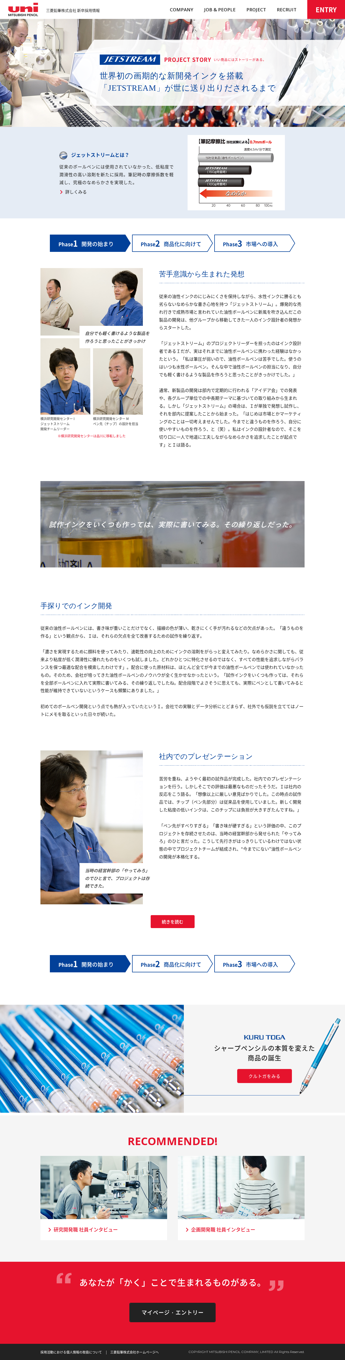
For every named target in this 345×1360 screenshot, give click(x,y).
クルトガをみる (265, 1076)
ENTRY (326, 9)
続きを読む (172, 921)
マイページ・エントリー (173, 1312)
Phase (171, 243)
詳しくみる (76, 191)
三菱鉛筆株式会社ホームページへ (134, 1352)
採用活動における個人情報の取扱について (71, 1352)
